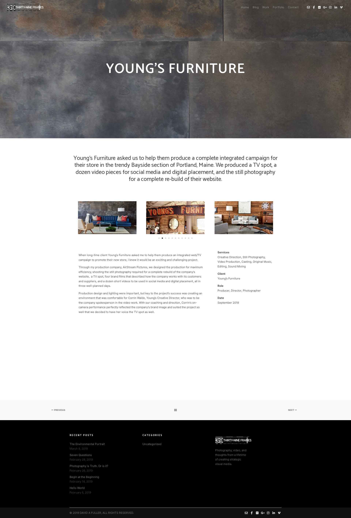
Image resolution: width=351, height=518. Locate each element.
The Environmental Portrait (87, 444)
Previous (59, 410)
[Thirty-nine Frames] (25, 7)
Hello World (77, 488)
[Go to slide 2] (162, 238)
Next (291, 410)
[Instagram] (330, 7)
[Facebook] (314, 7)
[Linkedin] (335, 7)
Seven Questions (81, 455)
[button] (77, 218)
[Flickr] (319, 7)
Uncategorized (151, 444)
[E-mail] (308, 7)
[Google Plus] (324, 7)
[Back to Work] (175, 410)
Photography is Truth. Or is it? (89, 466)
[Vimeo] (341, 7)
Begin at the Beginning (84, 477)
